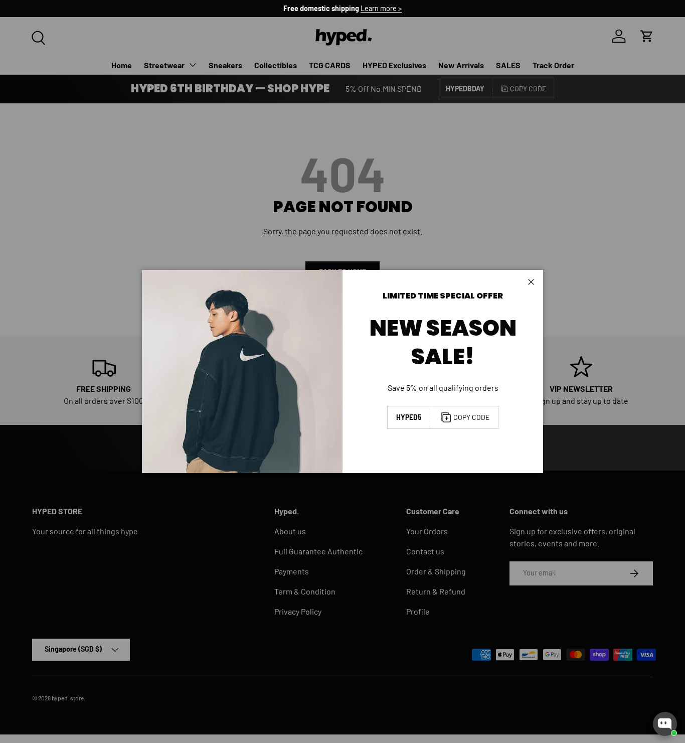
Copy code (471, 417)
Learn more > (381, 8)
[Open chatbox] (665, 724)
